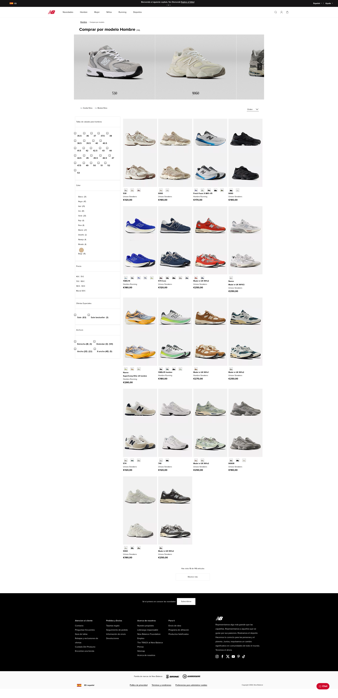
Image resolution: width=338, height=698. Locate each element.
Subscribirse (186, 601)
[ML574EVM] (161, 278)
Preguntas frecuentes (85, 630)
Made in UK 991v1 (201, 372)
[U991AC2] (231, 278)
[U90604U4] (237, 460)
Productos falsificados (178, 634)
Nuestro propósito (145, 625)
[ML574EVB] (167, 278)
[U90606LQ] (244, 460)
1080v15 (126, 281)
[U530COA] (139, 190)
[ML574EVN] (187, 278)
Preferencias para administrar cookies (191, 685)
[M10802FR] (161, 369)
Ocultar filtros (87, 108)
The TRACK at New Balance (150, 642)
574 (124, 463)
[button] (281, 12)
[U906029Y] (126, 548)
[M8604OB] (222, 190)
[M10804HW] (132, 278)
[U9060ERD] (167, 190)
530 (124, 193)
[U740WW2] (161, 460)
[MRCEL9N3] (139, 369)
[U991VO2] (196, 278)
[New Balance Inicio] (52, 12)
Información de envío (116, 634)
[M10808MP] (180, 369)
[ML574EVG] (180, 278)
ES (89, 685)
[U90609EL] (231, 460)
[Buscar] (276, 12)
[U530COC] (126, 190)
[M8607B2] (196, 190)
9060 (160, 193)
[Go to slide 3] (170, 5)
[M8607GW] (209, 190)
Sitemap (141, 651)
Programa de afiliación (178, 630)
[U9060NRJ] (237, 190)
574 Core (162, 281)
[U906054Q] (132, 548)
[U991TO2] (231, 369)
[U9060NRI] (231, 190)
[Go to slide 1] (167, 5)
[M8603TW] (202, 190)
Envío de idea (174, 625)
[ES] (9, 3)
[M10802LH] (139, 278)
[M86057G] (215, 190)
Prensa (140, 647)
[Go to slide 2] (169, 5)
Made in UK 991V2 (236, 285)
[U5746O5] (139, 460)
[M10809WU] (152, 278)
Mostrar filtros (102, 108)
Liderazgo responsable (147, 630)
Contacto (79, 625)
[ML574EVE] (174, 278)
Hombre (83, 22)
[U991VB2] (202, 278)
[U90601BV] (139, 548)
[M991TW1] (196, 369)
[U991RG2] (161, 548)
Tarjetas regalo (112, 625)
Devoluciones (112, 638)
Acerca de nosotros (146, 655)
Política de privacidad (138, 685)
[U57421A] (132, 460)
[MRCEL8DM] (132, 369)
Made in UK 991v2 (201, 281)
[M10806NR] (167, 369)
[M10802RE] (145, 278)
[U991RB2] (196, 460)
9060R (231, 463)
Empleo (140, 638)
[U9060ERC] (161, 190)
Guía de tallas (81, 634)
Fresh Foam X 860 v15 (202, 193)
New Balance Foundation (149, 634)
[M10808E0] (126, 278)
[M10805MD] (174, 369)
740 (159, 463)
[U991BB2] (202, 460)
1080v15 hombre (165, 372)
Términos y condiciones (161, 685)
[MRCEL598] (126, 369)
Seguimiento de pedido (117, 630)
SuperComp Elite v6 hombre (135, 376)
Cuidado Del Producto (85, 647)
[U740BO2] (167, 460)
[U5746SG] (126, 460)
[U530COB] (132, 190)
